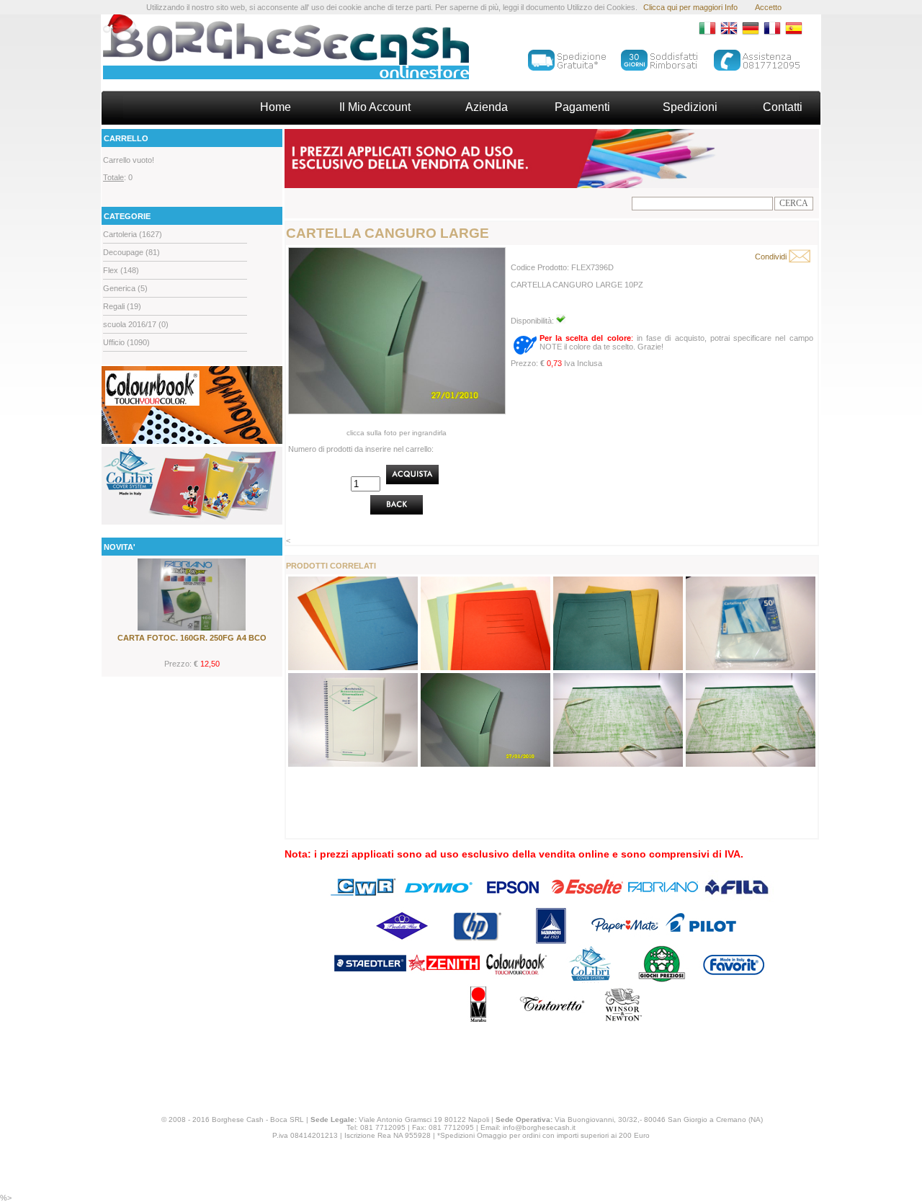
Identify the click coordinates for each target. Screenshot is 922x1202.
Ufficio (114, 342)
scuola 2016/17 (129, 324)
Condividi (771, 256)
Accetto (768, 7)
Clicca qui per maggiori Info (690, 7)
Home (275, 107)
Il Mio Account (375, 107)
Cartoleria (120, 234)
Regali (114, 306)
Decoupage (123, 252)
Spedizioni (690, 107)
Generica (119, 288)
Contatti (782, 107)
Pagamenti (582, 107)
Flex (110, 270)
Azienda (486, 107)
